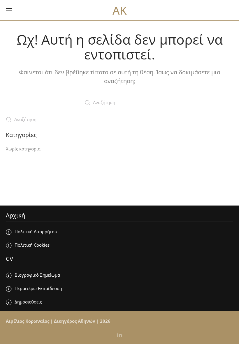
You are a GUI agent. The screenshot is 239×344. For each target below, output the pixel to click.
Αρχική (15, 215)
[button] (9, 10)
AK (120, 10)
